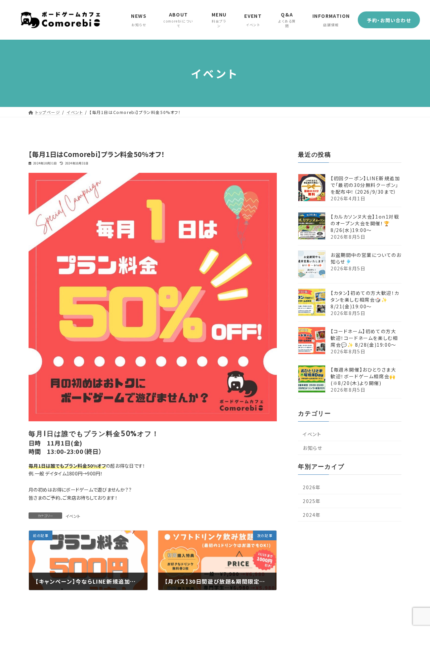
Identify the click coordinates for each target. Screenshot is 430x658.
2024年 (312, 514)
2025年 (312, 501)
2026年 (312, 487)
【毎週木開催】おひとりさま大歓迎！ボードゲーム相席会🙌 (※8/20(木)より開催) (363, 376)
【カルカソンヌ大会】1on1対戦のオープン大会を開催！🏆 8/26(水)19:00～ (365, 223)
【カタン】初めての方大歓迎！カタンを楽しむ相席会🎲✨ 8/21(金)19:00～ (365, 299)
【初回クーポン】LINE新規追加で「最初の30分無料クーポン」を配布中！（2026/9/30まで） (365, 185)
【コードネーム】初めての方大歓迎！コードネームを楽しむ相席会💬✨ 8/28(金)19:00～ (364, 338)
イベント (73, 516)
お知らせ (312, 447)
